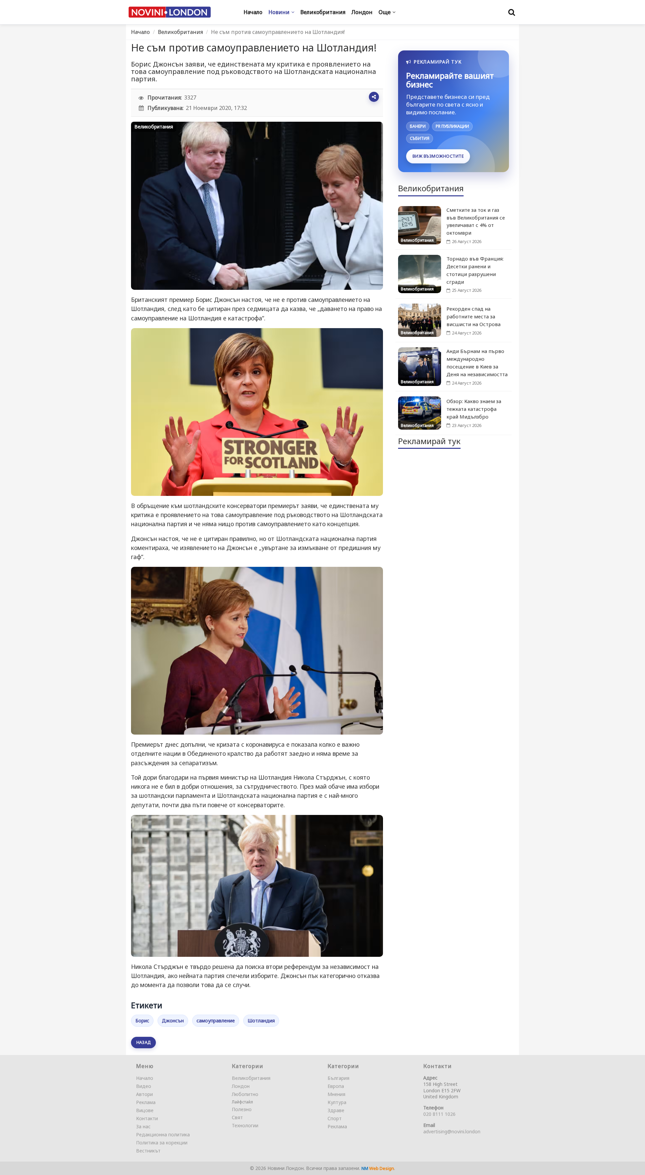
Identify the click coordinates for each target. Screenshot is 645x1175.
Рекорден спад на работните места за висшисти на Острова (473, 316)
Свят (237, 1117)
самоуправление (216, 1020)
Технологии (245, 1125)
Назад (143, 1042)
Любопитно (245, 1094)
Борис (142, 1020)
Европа (336, 1086)
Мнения (336, 1094)
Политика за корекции (161, 1142)
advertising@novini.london (451, 1131)
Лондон (241, 1086)
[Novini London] (169, 12)
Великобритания (180, 32)
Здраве (336, 1110)
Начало (140, 32)
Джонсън (173, 1020)
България (338, 1078)
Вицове (145, 1110)
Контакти (147, 1118)
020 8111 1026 (439, 1114)
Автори (144, 1094)
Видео (143, 1086)
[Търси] (511, 12)
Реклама (146, 1102)
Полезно (242, 1109)
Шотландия (261, 1020)
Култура (337, 1102)
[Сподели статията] (374, 97)
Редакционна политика (163, 1134)
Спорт (335, 1118)
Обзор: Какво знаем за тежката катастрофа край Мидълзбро (473, 409)
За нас (143, 1126)
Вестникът (148, 1150)
